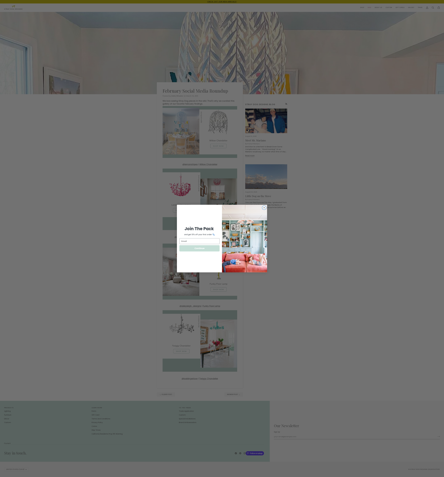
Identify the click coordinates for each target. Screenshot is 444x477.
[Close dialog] (264, 208)
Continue (199, 248)
